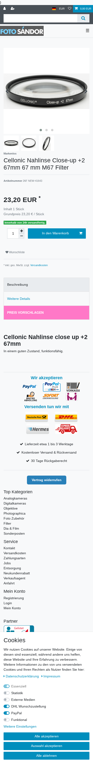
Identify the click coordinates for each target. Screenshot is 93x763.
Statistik (17, 693)
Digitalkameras (15, 503)
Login (8, 603)
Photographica (15, 513)
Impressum (51, 676)
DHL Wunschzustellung (28, 706)
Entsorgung (12, 568)
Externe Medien (23, 700)
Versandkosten (39, 265)
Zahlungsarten (15, 558)
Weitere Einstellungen (20, 726)
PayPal (16, 713)
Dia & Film (11, 528)
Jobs (7, 563)
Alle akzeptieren (47, 736)
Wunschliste (16, 252)
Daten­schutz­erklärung (23, 676)
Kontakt (9, 548)
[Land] (54, 8)
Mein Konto (12, 608)
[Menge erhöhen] (21, 231)
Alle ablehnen (46, 756)
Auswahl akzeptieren (46, 746)
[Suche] (83, 18)
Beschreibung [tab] (17, 284)
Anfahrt (9, 583)
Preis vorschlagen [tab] (25, 312)
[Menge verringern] (21, 236)
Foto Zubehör (14, 518)
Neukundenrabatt (17, 573)
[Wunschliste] (69, 8)
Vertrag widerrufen (47, 480)
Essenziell (18, 686)
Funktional (19, 720)
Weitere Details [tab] (18, 299)
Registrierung (14, 598)
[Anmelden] (5, 8)
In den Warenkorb (55, 233)
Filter (7, 523)
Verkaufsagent (14, 578)
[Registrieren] (13, 8)
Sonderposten (14, 533)
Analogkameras (15, 498)
